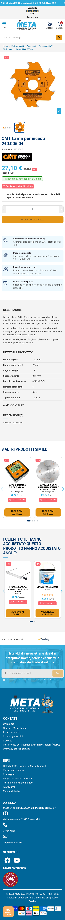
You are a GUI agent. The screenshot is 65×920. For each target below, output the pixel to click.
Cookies (7, 740)
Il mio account (11, 732)
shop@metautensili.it (13, 842)
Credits (32, 901)
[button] (29, 520)
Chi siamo (8, 723)
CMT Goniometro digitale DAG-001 (17, 486)
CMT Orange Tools (17, 492)
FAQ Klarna (9, 786)
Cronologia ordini (13, 736)
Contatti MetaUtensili (15, 728)
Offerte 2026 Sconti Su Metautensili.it (24, 766)
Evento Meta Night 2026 (16, 748)
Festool (18, 594)
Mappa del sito (11, 791)
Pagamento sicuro (13, 770)
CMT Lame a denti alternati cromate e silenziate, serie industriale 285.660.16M (48, 488)
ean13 (6, 405)
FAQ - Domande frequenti (17, 778)
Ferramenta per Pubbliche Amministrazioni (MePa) (31, 744)
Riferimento (7, 149)
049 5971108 (9, 831)
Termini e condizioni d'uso (18, 782)
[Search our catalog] (59, 37)
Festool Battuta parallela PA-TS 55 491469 (18, 589)
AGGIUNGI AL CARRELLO (32, 219)
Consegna (9, 774)
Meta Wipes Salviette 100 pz (47, 588)
